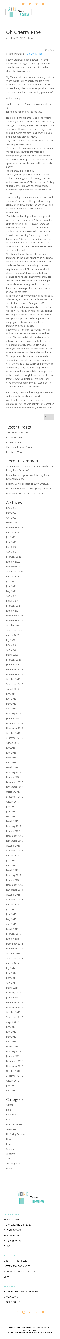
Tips (8, 1158)
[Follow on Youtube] (42, 4)
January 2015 (13, 938)
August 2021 (12, 576)
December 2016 (14, 835)
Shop (7, 1277)
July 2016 (10, 860)
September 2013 (14, 1017)
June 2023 (11, 507)
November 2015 (14, 889)
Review (9, 1143)
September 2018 (14, 737)
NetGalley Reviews (15, 1134)
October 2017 (13, 791)
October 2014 (13, 953)
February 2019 (13, 713)
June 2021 (11, 586)
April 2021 (11, 595)
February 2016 (13, 875)
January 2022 (13, 561)
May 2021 (11, 591)
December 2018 (14, 723)
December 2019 (14, 669)
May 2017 (11, 816)
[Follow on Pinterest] (36, 4)
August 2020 (12, 635)
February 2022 (13, 556)
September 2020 (14, 630)
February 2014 (13, 992)
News (9, 1139)
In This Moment (14, 437)
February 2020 (13, 659)
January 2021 (13, 610)
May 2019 (11, 703)
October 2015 (13, 894)
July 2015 (10, 909)
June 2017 (11, 811)
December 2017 (14, 782)
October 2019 (13, 679)
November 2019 (14, 674)
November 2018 (14, 728)
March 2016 (12, 870)
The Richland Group (43, 1333)
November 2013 (14, 1007)
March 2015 (12, 929)
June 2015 (11, 914)
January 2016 (13, 880)
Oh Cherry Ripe (34, 53)
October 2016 (13, 845)
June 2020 (11, 644)
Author (9, 1104)
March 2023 (12, 522)
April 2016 (11, 865)
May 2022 (11, 546)
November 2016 (14, 840)
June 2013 (11, 1031)
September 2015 (14, 899)
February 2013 (13, 1051)
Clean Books (12, 1230)
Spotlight (10, 1153)
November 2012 (14, 1066)
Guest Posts (12, 1129)
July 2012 (10, 1085)
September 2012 (14, 1075)
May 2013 (11, 1036)
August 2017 (12, 801)
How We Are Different (19, 1225)
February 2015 (13, 933)
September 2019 (14, 684)
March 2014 (12, 987)
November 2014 (14, 948)
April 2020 (11, 649)
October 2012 (13, 1071)
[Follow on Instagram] (23, 4)
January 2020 (13, 664)
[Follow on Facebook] (17, 4)
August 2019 (12, 688)
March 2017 (12, 821)
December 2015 (14, 884)
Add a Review (13, 1241)
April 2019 (11, 708)
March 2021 (12, 600)
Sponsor (10, 1148)
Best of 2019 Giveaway (37, 483)
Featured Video (14, 1124)
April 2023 (11, 517)
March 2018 (12, 767)
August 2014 (12, 963)
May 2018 (11, 757)
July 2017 (10, 806)
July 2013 (10, 1026)
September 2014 (14, 958)
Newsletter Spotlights (19, 1271)
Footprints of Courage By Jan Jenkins (34, 488)
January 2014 (13, 997)
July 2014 (10, 968)
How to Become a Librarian (22, 1291)
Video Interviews (15, 1261)
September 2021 (14, 571)
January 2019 (13, 718)
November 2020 (14, 620)
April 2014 (11, 982)
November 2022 (14, 527)
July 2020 (10, 640)
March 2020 (12, 654)
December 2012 (14, 1061)
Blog (8, 1109)
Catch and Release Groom (19, 447)
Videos (9, 1168)
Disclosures (12, 1302)
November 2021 (14, 566)
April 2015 (11, 924)
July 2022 (10, 537)
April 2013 (11, 1041)
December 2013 (14, 1002)
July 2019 (10, 693)
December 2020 (14, 615)
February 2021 (13, 605)
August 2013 (12, 1022)
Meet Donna (12, 1219)
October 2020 (13, 625)
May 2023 (11, 512)
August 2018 (12, 742)
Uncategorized (13, 1163)
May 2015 (11, 919)
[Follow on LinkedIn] (30, 4)
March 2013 (12, 1046)
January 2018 (13, 777)
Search (48, 417)
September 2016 (14, 850)
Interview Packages (17, 1266)
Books (30, 37)
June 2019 (11, 698)
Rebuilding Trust (14, 452)
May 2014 (11, 977)
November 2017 (14, 786)
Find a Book (12, 1235)
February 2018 (13, 772)
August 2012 (12, 1080)
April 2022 (11, 551)
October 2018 (13, 733)
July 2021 (10, 581)
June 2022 (11, 542)
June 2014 (11, 973)
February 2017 (13, 826)
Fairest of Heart (14, 442)
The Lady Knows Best (17, 432)
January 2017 (13, 831)
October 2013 (13, 1012)
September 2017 (14, 796)
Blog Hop (11, 1114)
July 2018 (10, 747)
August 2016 (12, 855)
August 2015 (12, 904)
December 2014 (14, 943)
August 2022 (12, 532)
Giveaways (11, 1297)
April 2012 (11, 1090)
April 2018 (11, 762)
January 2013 (13, 1056)
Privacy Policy (39, 1328)
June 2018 (11, 752)
